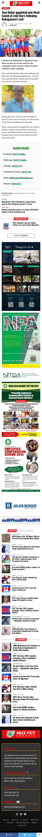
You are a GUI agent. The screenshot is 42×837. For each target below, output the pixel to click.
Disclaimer (10, 823)
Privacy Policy (34, 820)
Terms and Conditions (22, 823)
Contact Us (14, 820)
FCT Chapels (24, 820)
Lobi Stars (31, 193)
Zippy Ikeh (13, 25)
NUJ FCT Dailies (20, 160)
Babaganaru (20, 193)
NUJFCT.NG (16, 183)
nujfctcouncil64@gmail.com (21, 178)
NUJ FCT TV (17, 166)
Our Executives (22, 825)
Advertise (34, 823)
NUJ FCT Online (19, 154)
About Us (6, 820)
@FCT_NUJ (26, 172)
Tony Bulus (7, 195)
